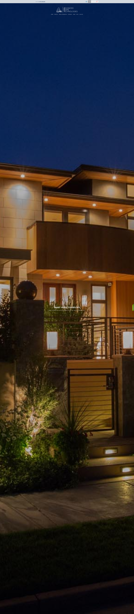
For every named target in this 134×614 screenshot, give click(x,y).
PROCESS (56, 14)
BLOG (77, 14)
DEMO (74, 14)
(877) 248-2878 (42, 1)
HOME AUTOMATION (63, 14)
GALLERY (81, 14)
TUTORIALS (70, 14)
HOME (52, 14)
